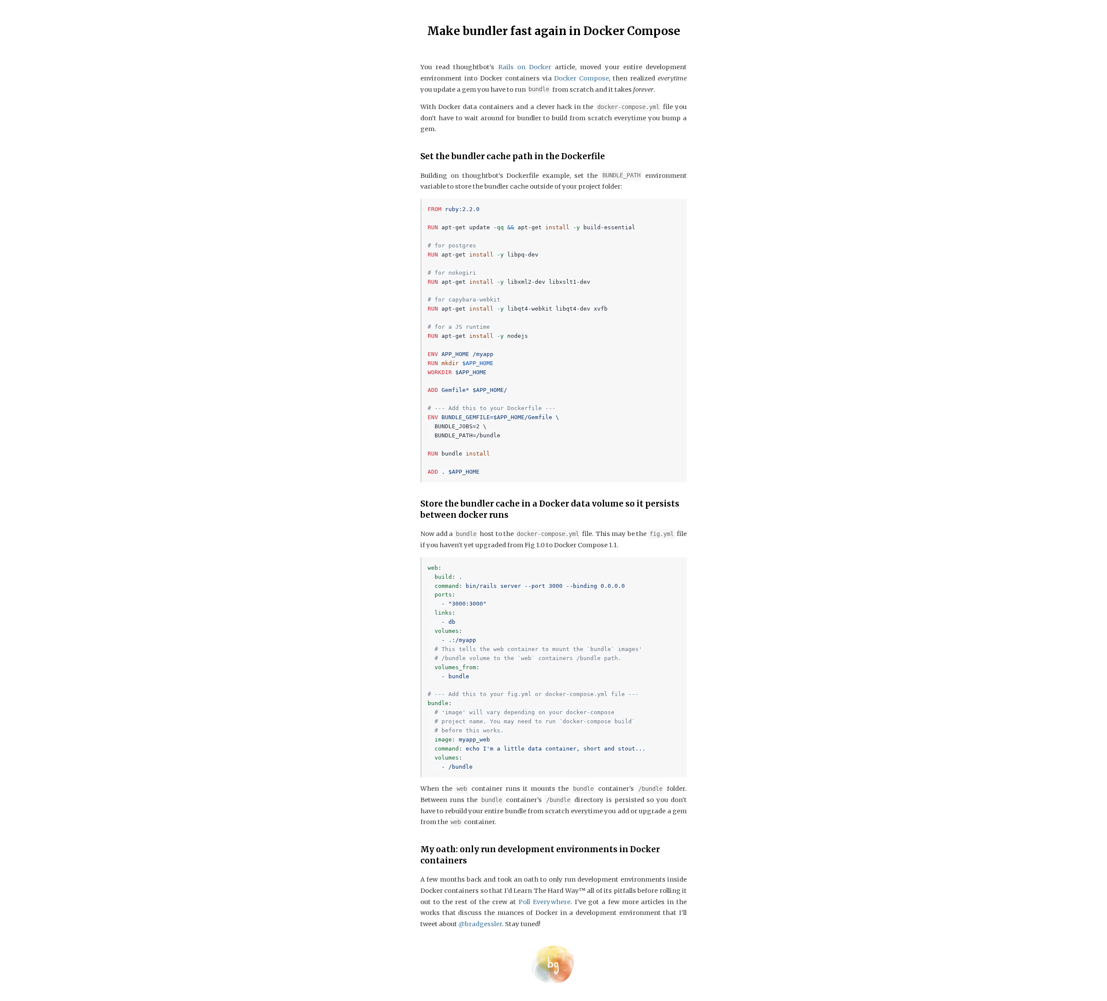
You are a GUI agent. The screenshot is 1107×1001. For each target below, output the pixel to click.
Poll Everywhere (544, 902)
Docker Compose (581, 78)
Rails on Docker (524, 67)
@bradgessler (480, 924)
